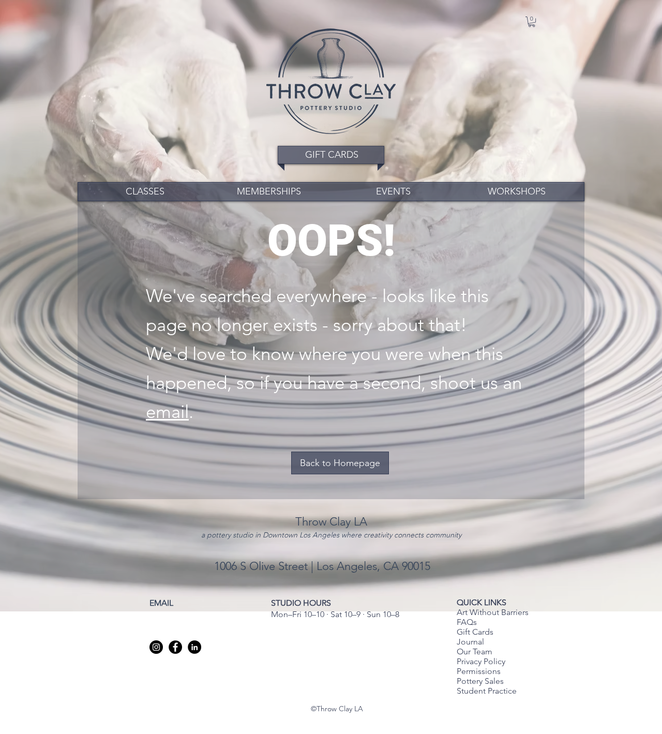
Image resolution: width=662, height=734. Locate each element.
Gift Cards (475, 632)
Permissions (479, 671)
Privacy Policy (482, 661)
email (167, 411)
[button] (531, 22)
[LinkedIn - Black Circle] (194, 647)
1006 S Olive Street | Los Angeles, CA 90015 (323, 566)
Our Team (474, 651)
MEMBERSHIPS (269, 191)
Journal (470, 642)
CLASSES (145, 191)
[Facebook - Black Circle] (175, 647)
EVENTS (393, 191)
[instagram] (156, 647)
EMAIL (161, 603)
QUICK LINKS (481, 602)
